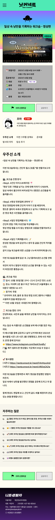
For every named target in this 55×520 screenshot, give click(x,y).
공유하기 (44, 108)
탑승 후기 (20, 142)
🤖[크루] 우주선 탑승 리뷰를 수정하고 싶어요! (23, 452)
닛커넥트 (27, 5)
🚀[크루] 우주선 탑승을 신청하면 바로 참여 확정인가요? (27, 434)
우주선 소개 (8, 137)
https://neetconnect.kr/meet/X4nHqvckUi (30, 363)
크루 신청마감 (20, 108)
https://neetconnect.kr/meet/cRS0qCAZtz (30, 366)
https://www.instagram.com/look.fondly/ (26, 344)
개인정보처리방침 (20, 500)
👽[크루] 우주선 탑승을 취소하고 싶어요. (21, 440)
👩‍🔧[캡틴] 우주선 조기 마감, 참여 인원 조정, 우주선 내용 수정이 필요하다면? (29, 420)
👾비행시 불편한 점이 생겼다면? (18, 458)
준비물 (39, 137)
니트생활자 (13, 495)
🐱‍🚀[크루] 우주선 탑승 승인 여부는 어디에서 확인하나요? (28, 446)
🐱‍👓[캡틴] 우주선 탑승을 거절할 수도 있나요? (24, 428)
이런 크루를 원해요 (24, 137)
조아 (19, 119)
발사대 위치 (8, 142)
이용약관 (8, 500)
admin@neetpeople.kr (13, 509)
